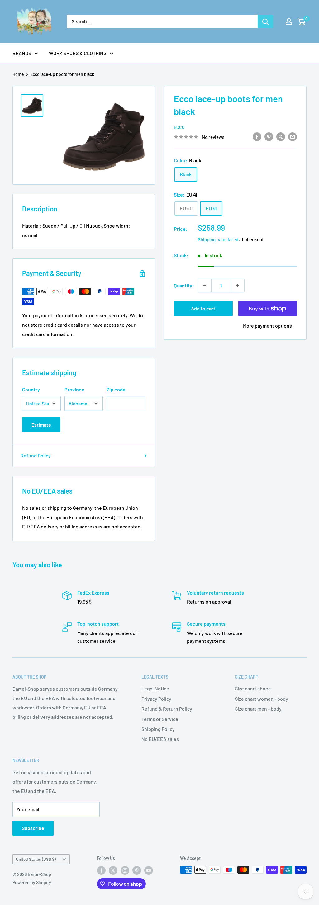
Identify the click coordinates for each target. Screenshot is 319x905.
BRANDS (21, 53)
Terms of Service (159, 719)
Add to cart (203, 308)
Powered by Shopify (31, 882)
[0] (301, 21)
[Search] (265, 21)
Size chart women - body (261, 699)
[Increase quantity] (237, 285)
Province (74, 389)
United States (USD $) (36, 859)
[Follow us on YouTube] (148, 870)
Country (31, 389)
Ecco (179, 127)
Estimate (41, 425)
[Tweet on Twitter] (280, 136)
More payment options (267, 326)
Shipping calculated (218, 239)
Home (18, 74)
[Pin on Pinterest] (268, 136)
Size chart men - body (258, 709)
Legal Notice (155, 688)
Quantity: (184, 285)
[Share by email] (292, 136)
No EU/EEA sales (160, 739)
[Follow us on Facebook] (101, 870)
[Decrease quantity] (204, 285)
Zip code (116, 389)
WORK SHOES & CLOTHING (78, 53)
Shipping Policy (158, 729)
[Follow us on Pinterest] (136, 870)
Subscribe (33, 828)
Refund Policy (36, 455)
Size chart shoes (253, 688)
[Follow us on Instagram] (125, 870)
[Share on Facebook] (257, 136)
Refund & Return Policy (166, 709)
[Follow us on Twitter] (113, 870)
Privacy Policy (156, 699)
